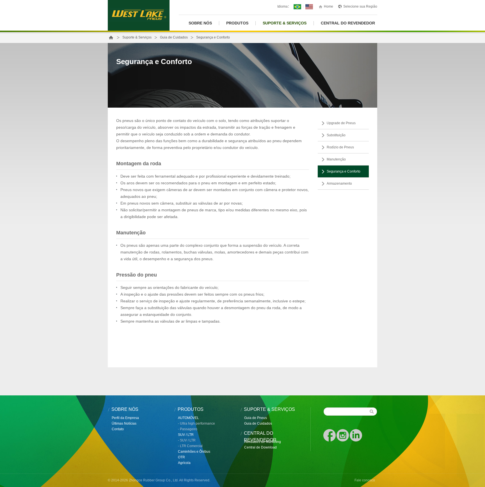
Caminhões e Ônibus (194, 452)
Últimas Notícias (124, 423)
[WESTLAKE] (139, 15)
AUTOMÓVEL (188, 418)
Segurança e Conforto (343, 171)
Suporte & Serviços (284, 23)
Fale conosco (364, 480)
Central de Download (260, 447)
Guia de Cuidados (174, 37)
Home (328, 6)
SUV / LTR (186, 435)
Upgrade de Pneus (341, 123)
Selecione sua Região (360, 6)
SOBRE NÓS (124, 409)
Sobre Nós (200, 23)
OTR (181, 457)
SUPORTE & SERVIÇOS (269, 409)
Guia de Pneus (255, 418)
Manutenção (336, 159)
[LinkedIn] (356, 435)
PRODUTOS (237, 23)
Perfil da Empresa (125, 418)
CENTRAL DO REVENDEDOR (348, 23)
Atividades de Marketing (262, 442)
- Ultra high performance (196, 423)
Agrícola (184, 463)
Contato (118, 429)
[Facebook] (330, 435)
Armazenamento (339, 183)
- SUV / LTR (187, 440)
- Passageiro (187, 429)
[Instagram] (343, 435)
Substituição (336, 135)
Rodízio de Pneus (340, 147)
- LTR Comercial (190, 446)
